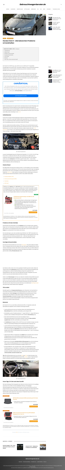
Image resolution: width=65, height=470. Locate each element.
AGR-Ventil (6, 183)
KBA (22, 355)
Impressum (20, 461)
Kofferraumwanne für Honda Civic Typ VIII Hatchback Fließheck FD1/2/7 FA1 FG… (24, 413)
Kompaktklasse (10, 38)
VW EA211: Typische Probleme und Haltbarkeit (56, 23)
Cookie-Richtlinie (40, 461)
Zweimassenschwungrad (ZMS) (10, 178)
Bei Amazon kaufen (33, 212)
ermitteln (25, 356)
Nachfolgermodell (34, 282)
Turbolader (6, 181)
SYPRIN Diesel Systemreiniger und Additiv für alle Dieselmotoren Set (24, 197)
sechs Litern (9, 172)
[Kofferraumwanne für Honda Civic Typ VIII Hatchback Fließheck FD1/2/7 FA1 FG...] (8, 416)
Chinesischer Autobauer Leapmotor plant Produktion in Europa (57, 81)
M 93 (17, 432)
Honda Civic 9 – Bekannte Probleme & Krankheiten (32, 447)
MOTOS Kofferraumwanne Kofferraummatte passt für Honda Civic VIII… (25, 398)
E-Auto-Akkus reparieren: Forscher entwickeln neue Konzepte (57, 76)
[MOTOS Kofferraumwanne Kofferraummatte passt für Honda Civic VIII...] (8, 401)
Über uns (44, 461)
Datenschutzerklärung (26, 461)
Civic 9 (19, 111)
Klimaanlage (24, 244)
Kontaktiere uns (33, 461)
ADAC (26, 355)
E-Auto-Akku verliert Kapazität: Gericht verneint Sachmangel (57, 28)
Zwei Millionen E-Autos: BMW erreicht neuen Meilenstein (57, 71)
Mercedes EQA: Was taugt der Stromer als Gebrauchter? (57, 18)
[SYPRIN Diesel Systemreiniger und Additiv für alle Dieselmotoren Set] (8, 200)
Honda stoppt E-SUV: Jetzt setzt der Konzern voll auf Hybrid (9, 447)
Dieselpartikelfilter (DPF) (9, 176)
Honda (4, 38)
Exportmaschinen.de (34, 467)
